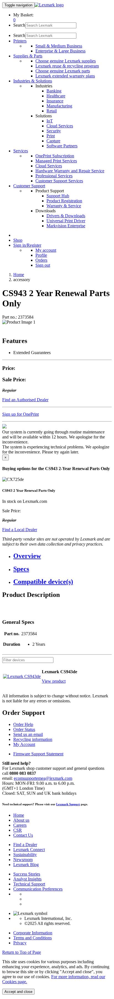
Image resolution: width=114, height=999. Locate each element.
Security (53, 130)
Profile (41, 255)
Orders (41, 260)
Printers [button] (20, 41)
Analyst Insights (27, 879)
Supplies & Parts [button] (27, 56)
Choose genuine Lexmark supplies (65, 61)
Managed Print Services (56, 160)
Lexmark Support (68, 804)
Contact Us (23, 835)
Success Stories (26, 874)
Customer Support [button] (29, 185)
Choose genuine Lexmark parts (62, 71)
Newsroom (23, 859)
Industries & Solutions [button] (32, 81)
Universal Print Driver (65, 220)
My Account (24, 744)
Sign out (42, 265)
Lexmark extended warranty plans (65, 76)
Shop (17, 240)
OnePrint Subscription (54, 155)
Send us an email (28, 734)
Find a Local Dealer (19, 529)
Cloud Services (59, 125)
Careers (20, 825)
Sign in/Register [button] (27, 245)
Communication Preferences (38, 889)
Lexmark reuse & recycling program (67, 66)
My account (45, 250)
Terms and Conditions (32, 937)
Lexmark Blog (26, 864)
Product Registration (64, 200)
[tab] (62, 556)
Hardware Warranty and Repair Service (69, 170)
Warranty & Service (63, 205)
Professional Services (53, 175)
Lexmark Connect (29, 849)
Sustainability (25, 854)
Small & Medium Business (58, 46)
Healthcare (55, 96)
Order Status (24, 729)
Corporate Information (32, 932)
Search (19, 25)
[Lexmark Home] (49, 4)
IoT (49, 120)
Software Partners (61, 145)
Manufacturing (59, 106)
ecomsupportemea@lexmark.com (43, 778)
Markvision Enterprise (65, 225)
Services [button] (20, 150)
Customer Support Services (59, 180)
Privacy (20, 942)
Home (18, 274)
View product (54, 681)
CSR (17, 830)
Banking (53, 91)
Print (50, 135)
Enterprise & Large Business (60, 51)
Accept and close (18, 992)
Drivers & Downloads (65, 215)
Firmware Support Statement (38, 753)
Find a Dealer (25, 844)
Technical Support (29, 884)
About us (21, 820)
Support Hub (57, 195)
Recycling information (32, 739)
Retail (51, 111)
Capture (53, 140)
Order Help (23, 724)
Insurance (54, 101)
